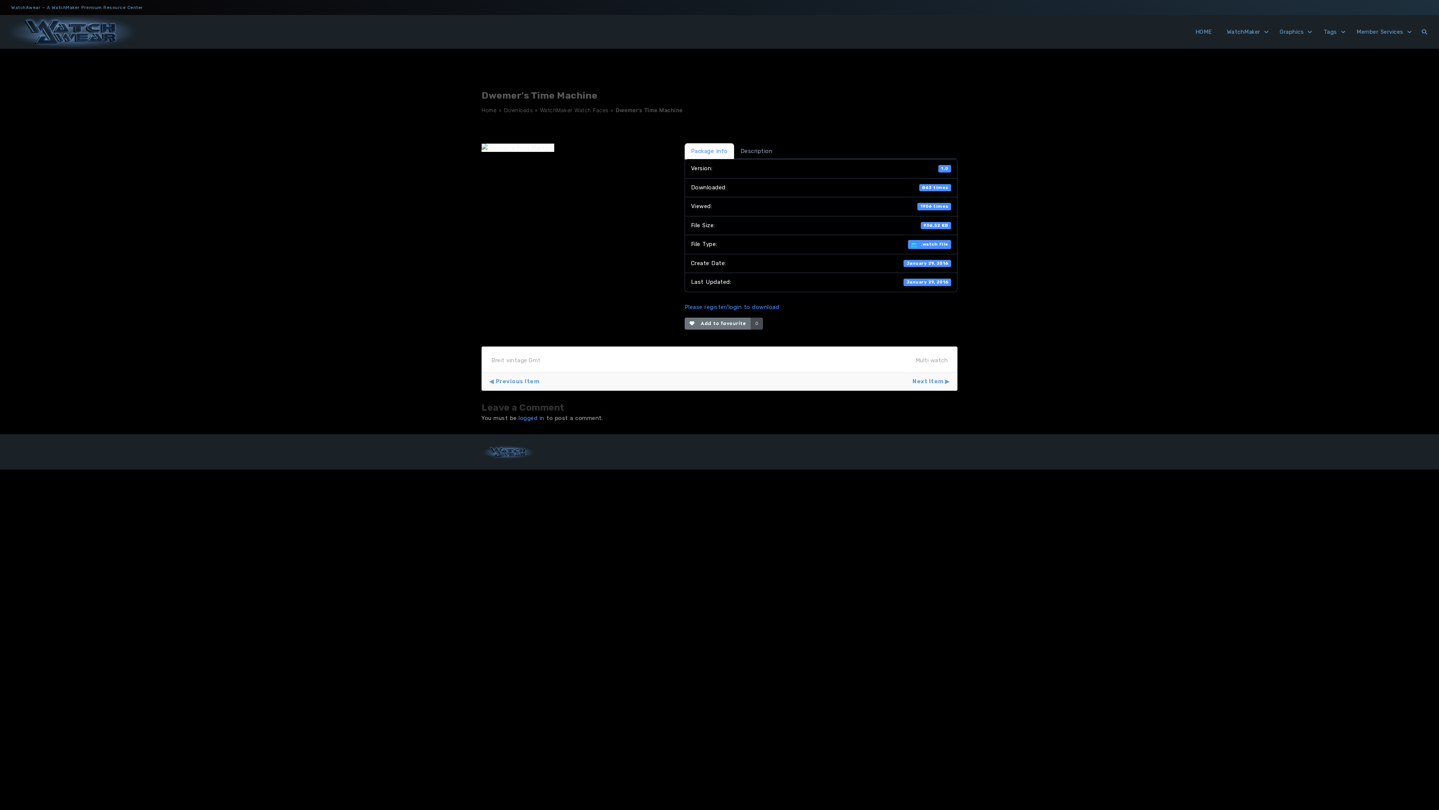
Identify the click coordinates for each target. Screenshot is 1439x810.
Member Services (1380, 31)
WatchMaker (1243, 31)
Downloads (518, 110)
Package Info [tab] (709, 151)
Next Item (928, 381)
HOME (1203, 31)
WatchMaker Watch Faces (574, 110)
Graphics (1292, 31)
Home (489, 110)
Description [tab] (756, 151)
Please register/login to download (732, 307)
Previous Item (517, 381)
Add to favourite (721, 323)
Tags (1330, 31)
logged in (531, 418)
